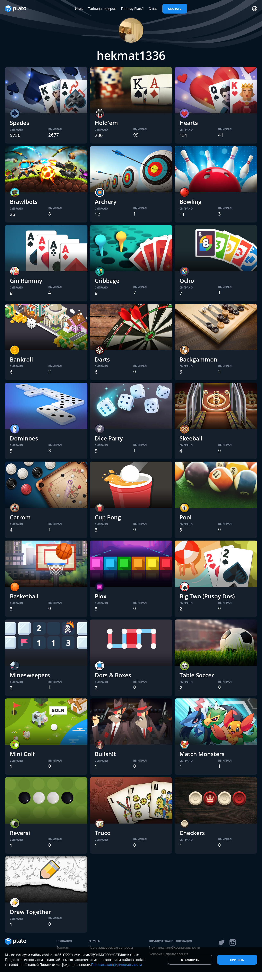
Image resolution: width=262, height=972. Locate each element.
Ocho (187, 280)
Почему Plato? (132, 8)
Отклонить (190, 960)
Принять (237, 960)
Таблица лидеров (102, 8)
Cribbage (107, 280)
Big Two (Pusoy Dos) (207, 596)
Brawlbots (24, 201)
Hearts (189, 123)
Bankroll (21, 359)
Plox (100, 596)
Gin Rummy (26, 280)
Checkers (192, 833)
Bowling (191, 201)
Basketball (24, 596)
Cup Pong (108, 517)
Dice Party (109, 438)
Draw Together (30, 912)
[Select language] (254, 8)
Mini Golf (22, 754)
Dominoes (24, 438)
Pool (186, 517)
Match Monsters (202, 754)
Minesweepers (30, 675)
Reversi (20, 833)
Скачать (174, 9)
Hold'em (106, 123)
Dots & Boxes (113, 675)
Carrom (20, 517)
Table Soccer (197, 675)
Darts (102, 359)
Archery (105, 201)
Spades (19, 123)
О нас (153, 8)
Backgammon (198, 359)
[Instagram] (233, 942)
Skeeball (191, 438)
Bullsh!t (105, 754)
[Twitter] (221, 942)
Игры (79, 8)
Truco (103, 833)
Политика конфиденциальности (116, 964)
